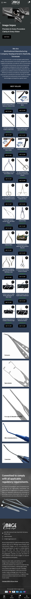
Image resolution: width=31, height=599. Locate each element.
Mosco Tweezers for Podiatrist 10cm (22, 198)
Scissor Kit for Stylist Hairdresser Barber (22, 319)
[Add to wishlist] (12, 92)
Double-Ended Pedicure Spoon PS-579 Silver (22, 129)
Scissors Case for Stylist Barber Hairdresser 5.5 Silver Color (8, 295)
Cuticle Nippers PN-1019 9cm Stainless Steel (8, 173)
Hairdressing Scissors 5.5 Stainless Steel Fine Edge (9, 319)
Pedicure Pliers (22, 221)
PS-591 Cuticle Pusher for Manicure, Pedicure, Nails (8, 105)
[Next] (29, 23)
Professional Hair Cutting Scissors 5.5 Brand (22, 270)
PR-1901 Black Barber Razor (22, 104)
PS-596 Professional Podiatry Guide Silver (8, 128)
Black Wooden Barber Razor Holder (8, 149)
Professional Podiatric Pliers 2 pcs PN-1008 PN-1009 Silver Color (9, 270)
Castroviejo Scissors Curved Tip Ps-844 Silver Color (9, 221)
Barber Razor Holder (22, 149)
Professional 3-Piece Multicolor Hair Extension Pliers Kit (22, 246)
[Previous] (1, 23)
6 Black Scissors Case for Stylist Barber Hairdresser (22, 295)
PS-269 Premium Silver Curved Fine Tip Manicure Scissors (22, 174)
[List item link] (15, 536)
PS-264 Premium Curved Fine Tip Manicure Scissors (8, 198)
